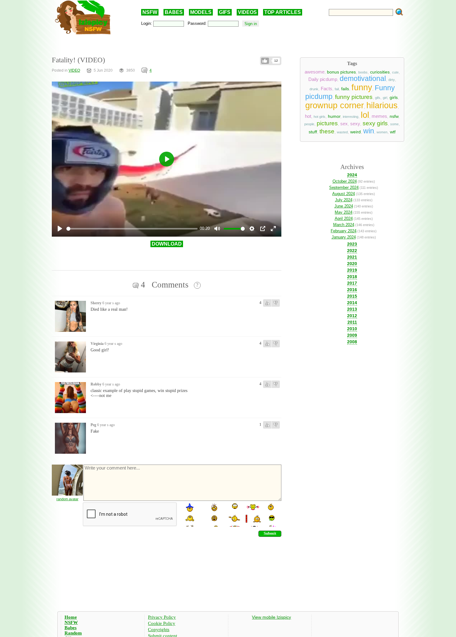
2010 (352, 328)
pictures (327, 123)
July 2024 (343, 200)
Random (73, 632)
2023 (352, 244)
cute (395, 72)
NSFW (149, 12)
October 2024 (345, 181)
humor (334, 116)
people (309, 124)
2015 (352, 296)
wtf (393, 131)
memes (379, 116)
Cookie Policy (161, 623)
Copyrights (158, 629)
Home (71, 617)
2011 (352, 322)
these (327, 131)
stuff (313, 131)
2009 (352, 335)
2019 (352, 270)
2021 (352, 257)
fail (337, 89)
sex (344, 123)
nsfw (394, 116)
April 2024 (344, 218)
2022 (352, 250)
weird (355, 131)
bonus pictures (341, 71)
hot (308, 116)
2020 (352, 263)
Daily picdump (322, 79)
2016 (352, 289)
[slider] (132, 229)
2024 (352, 174)
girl (385, 98)
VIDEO (74, 70)
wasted (342, 132)
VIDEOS (247, 12)
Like (265, 61)
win (368, 131)
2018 (352, 276)
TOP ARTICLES (282, 12)
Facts (326, 88)
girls (394, 97)
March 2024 (343, 224)
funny (361, 87)
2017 (352, 283)
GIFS (224, 12)
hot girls (319, 116)
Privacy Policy (162, 617)
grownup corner (334, 105)
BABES (174, 12)
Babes (71, 627)
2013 (352, 309)
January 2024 (344, 237)
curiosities (380, 71)
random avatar (67, 499)
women (382, 132)
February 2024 (343, 231)
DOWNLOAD (167, 244)
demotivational (363, 78)
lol (365, 115)
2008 (352, 341)
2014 (352, 302)
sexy (355, 123)
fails (345, 88)
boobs (363, 72)
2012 (352, 315)
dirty (391, 80)
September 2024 (344, 187)
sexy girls (375, 123)
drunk (314, 89)
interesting (350, 116)
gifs (377, 98)
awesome (314, 71)
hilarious (382, 105)
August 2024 (343, 193)
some (394, 124)
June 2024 (343, 206)
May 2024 (343, 212)
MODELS (201, 12)
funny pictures (354, 97)
